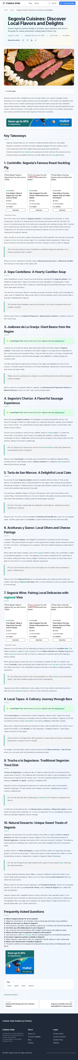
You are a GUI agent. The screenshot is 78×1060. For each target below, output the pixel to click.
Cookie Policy (58, 1040)
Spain (23, 985)
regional (41, 553)
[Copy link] (35, 40)
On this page (11, 91)
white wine (43, 797)
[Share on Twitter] (23, 40)
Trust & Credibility (34, 1037)
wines (26, 651)
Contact (30, 1043)
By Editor (66, 35)
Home (6, 10)
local (39, 101)
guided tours (59, 341)
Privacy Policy (58, 1034)
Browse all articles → (11, 995)
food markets (25, 152)
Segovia (31, 985)
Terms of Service (59, 1037)
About (36, 3)
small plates (29, 721)
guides (16, 985)
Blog (30, 3)
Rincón (24, 582)
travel (9, 985)
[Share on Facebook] (27, 40)
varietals (18, 691)
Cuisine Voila (13, 3)
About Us (31, 1034)
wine (66, 648)
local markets (47, 447)
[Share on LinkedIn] (31, 40)
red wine (13, 240)
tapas (48, 149)
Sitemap (56, 1043)
